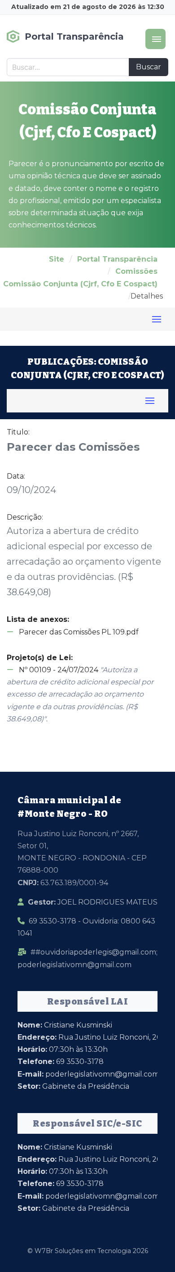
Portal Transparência (117, 259)
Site (56, 259)
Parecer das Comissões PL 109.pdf (78, 632)
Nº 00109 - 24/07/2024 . (80, 694)
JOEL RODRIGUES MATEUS (93, 902)
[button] (155, 39)
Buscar (148, 67)
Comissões (136, 271)
